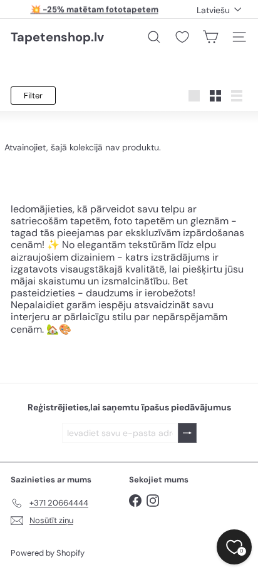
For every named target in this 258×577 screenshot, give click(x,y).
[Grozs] (210, 37)
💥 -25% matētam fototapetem (94, 9)
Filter (33, 95)
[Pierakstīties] (187, 433)
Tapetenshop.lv (57, 36)
